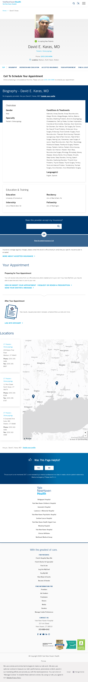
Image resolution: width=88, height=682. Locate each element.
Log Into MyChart (13, 323)
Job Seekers (44, 593)
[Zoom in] (85, 432)
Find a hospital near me (44, 558)
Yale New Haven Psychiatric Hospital (44, 515)
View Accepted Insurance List (44, 241)
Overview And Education (29, 67)
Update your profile (48, 96)
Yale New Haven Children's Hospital (44, 503)
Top (3, 67)
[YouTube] (43, 634)
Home (4, 10)
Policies (43, 661)
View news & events (44, 577)
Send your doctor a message (18, 288)
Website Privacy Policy (14, 678)
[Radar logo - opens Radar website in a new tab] (27, 438)
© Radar (72, 439)
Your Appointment (68, 67)
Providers (44, 589)
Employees (44, 597)
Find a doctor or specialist (44, 562)
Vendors (44, 608)
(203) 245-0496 (46, 56)
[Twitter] (40, 634)
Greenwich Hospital (44, 507)
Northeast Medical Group (44, 537)
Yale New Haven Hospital (44, 530)
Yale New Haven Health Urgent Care (44, 522)
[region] (55, 389)
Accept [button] (69, 672)
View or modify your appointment (20, 285)
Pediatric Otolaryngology (44, 51)
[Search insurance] (59, 226)
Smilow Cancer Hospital (44, 518)
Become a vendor (44, 581)
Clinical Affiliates (44, 533)
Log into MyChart (44, 569)
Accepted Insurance (50, 67)
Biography (13, 67)
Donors (44, 601)
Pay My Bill (44, 573)
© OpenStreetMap (81, 439)
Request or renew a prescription (54, 285)
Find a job (44, 566)
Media (44, 604)
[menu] (83, 3)
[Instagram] (49, 634)
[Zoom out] (85, 435)
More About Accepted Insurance (18, 256)
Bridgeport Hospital (44, 499)
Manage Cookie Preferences (44, 612)
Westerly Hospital (44, 526)
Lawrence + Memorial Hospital (44, 511)
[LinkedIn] (46, 634)
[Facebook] (37, 634)
